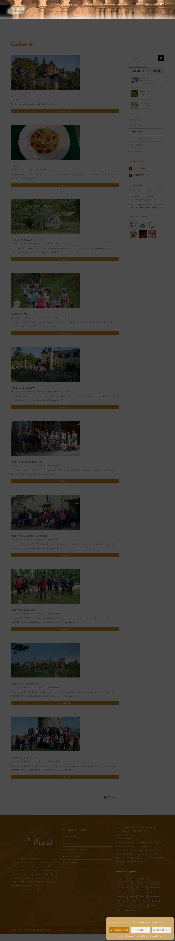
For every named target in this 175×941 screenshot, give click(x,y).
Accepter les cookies (119, 930)
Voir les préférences (161, 930)
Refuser (140, 930)
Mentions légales (141, 936)
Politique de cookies (126, 936)
